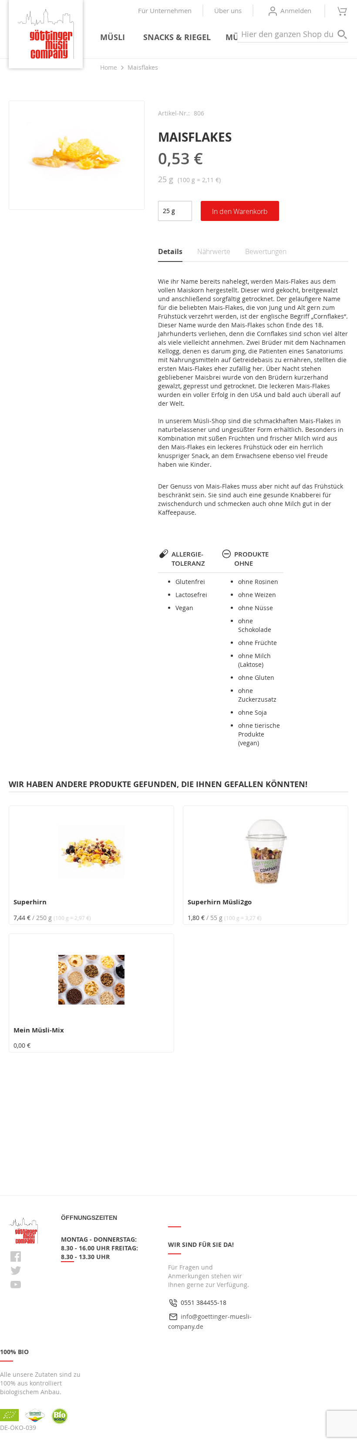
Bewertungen (265, 251)
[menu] (220, 37)
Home (108, 67)
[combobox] (292, 34)
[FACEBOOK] (16, 1256)
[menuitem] (114, 37)
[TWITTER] (16, 1270)
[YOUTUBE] (16, 1284)
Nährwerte (213, 251)
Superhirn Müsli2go (220, 902)
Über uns (228, 10)
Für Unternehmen (165, 10)
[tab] (178, 252)
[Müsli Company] (46, 34)
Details (170, 251)
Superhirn (30, 902)
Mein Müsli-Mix (38, 1030)
